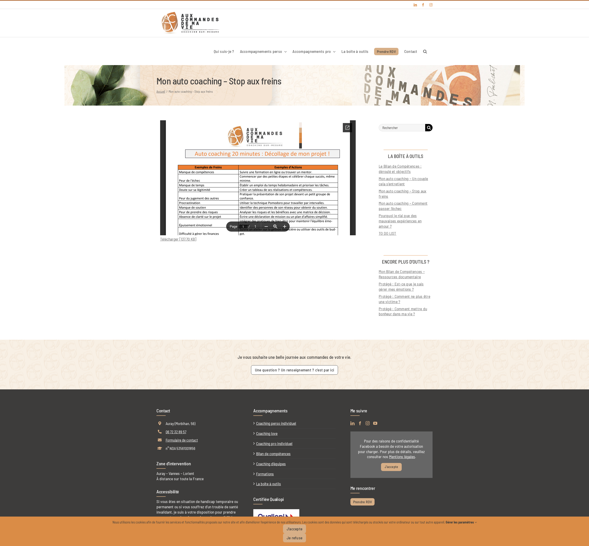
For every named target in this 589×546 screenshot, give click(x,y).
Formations (265, 473)
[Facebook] (360, 423)
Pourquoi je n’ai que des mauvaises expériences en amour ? (400, 221)
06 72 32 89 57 (176, 431)
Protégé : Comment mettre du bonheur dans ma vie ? (403, 311)
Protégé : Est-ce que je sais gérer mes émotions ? (401, 286)
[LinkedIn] (352, 423)
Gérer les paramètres (460, 522)
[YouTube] (375, 423)
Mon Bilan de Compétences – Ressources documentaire (402, 274)
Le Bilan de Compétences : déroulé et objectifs (400, 169)
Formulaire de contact (182, 440)
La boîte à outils (268, 483)
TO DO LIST (387, 233)
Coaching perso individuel (276, 423)
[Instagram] (368, 423)
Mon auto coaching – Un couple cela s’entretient (403, 181)
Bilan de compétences (273, 453)
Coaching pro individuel (274, 443)
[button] (425, 51)
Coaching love (266, 433)
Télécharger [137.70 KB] (178, 238)
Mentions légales (402, 456)
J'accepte (391, 467)
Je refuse (294, 537)
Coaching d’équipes (271, 463)
